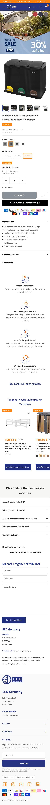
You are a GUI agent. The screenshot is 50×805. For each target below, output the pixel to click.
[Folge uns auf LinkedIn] (37, 784)
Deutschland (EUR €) (23, 777)
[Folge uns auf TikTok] (29, 784)
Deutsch (6, 777)
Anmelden (24, 763)
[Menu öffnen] (3, 7)
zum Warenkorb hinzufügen (17, 466)
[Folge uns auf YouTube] (21, 784)
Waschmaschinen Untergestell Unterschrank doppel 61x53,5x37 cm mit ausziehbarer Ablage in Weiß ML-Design (18, 447)
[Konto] (34, 7)
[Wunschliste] (40, 7)
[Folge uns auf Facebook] (5, 784)
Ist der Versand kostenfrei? (13, 502)
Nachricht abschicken (13, 620)
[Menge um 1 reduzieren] (5, 180)
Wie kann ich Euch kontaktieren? (15, 526)
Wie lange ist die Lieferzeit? (13, 510)
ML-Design (8, 454)
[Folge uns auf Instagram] (13, 784)
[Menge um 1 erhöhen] (22, 180)
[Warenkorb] (45, 7)
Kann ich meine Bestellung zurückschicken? (19, 518)
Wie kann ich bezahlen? (11, 534)
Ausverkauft (19, 195)
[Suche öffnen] (29, 7)
